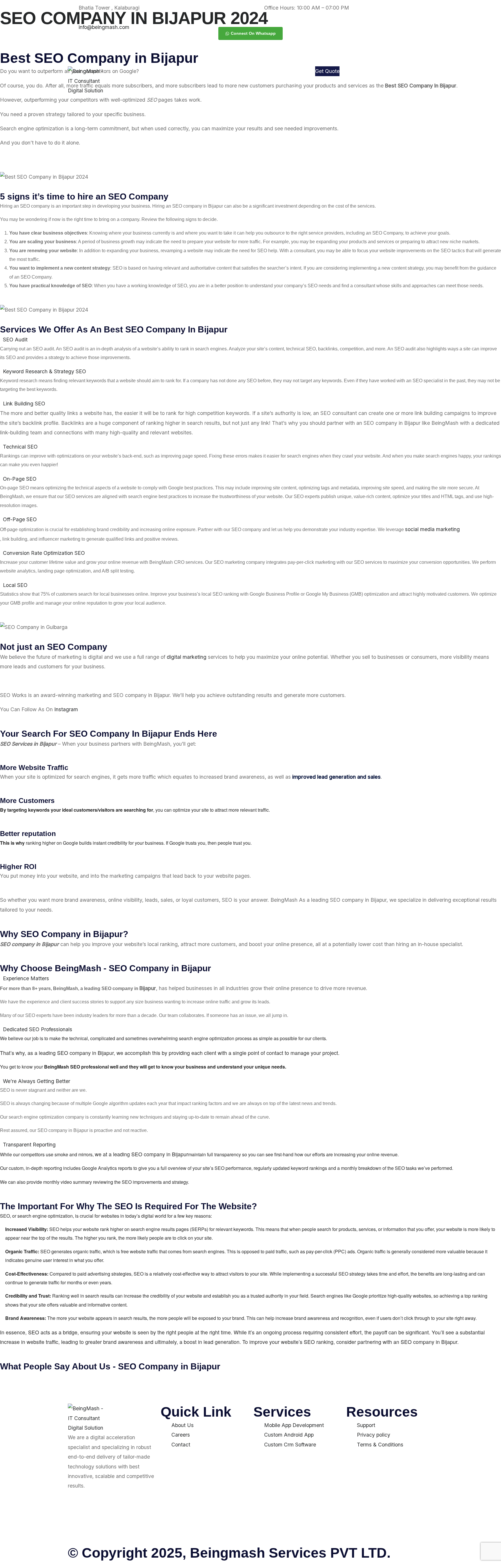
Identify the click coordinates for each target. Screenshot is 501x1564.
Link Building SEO (24, 403)
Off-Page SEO (20, 519)
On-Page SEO (20, 479)
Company (287, 74)
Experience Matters (26, 978)
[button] (250, 339)
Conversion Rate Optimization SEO (44, 553)
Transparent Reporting (29, 1145)
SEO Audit (15, 339)
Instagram (66, 709)
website (194, 1295)
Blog (298, 89)
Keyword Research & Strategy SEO (44, 371)
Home (220, 74)
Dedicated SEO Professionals (37, 1029)
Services (249, 74)
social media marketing (432, 529)
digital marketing (186, 657)
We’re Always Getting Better (36, 1081)
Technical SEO (20, 447)
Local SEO (15, 585)
